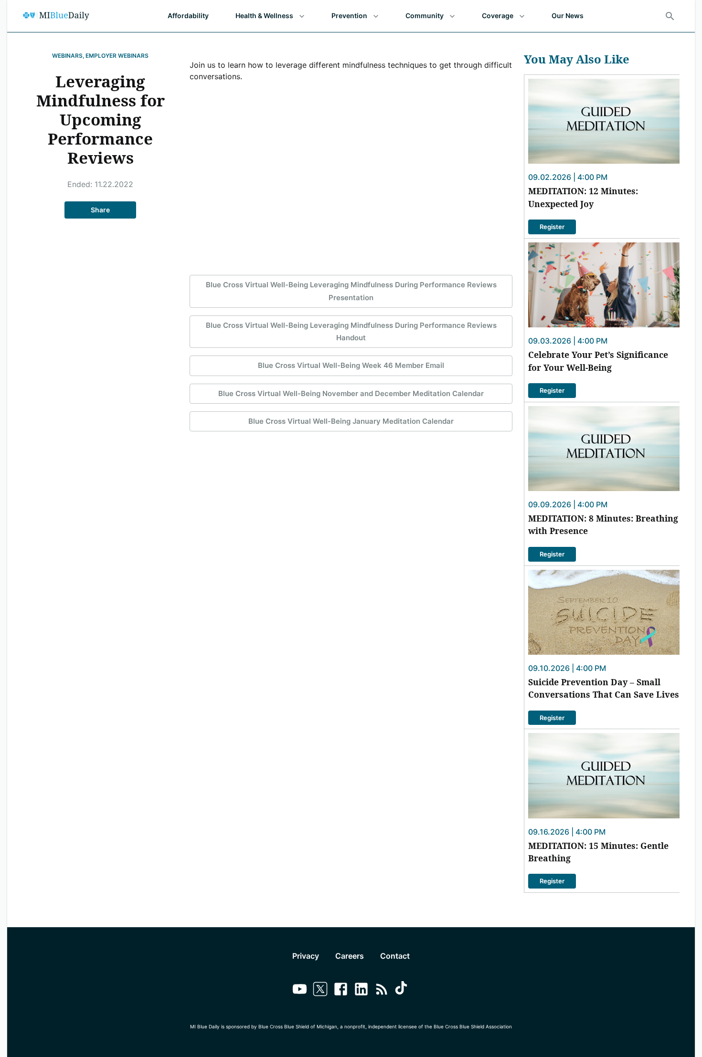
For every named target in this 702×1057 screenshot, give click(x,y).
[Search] (670, 16)
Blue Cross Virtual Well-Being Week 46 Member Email (351, 365)
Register (552, 226)
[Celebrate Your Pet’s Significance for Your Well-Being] (604, 284)
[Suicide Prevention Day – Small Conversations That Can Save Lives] (604, 612)
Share (100, 210)
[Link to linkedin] (361, 990)
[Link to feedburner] (381, 990)
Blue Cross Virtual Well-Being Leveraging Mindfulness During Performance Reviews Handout (351, 331)
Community (424, 15)
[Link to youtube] (299, 990)
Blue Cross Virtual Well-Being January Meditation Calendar (351, 421)
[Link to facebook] (340, 990)
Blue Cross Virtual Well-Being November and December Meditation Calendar (351, 393)
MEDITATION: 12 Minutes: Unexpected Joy (583, 197)
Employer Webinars (117, 55)
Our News (568, 15)
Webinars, (68, 55)
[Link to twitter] (320, 990)
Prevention (349, 15)
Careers (349, 956)
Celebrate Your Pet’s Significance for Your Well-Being (598, 361)
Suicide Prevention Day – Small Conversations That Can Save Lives (603, 688)
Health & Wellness (264, 15)
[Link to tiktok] (402, 990)
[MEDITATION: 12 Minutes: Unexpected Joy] (604, 121)
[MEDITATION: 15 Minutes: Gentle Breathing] (604, 775)
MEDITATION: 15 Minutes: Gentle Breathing (598, 852)
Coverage (497, 15)
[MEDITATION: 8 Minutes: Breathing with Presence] (604, 448)
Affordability (188, 15)
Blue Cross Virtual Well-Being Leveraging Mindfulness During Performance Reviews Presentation (351, 291)
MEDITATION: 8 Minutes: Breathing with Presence (603, 524)
